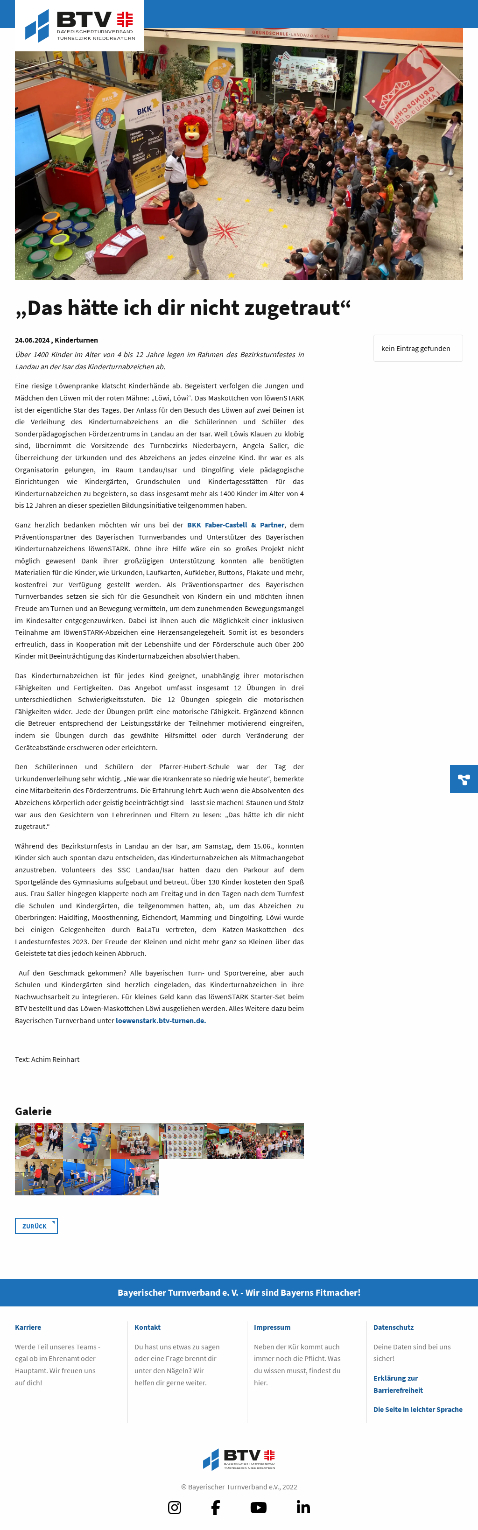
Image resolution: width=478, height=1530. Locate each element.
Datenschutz (393, 1327)
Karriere (28, 1327)
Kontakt (147, 1327)
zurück (34, 1226)
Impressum (272, 1327)
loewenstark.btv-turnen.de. (161, 1020)
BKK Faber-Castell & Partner (235, 524)
